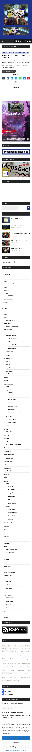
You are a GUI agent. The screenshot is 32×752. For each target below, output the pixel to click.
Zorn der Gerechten (12, 503)
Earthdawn (6, 429)
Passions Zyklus (9, 431)
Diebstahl (11, 651)
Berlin (9, 341)
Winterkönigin (11, 500)
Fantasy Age (6, 442)
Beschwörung (27, 645)
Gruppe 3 (8, 368)
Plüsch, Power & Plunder (9, 523)
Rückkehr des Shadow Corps (12, 326)
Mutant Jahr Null (7, 468)
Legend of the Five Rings (9, 454)
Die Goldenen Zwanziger (11, 335)
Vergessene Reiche (25, 677)
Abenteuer (3, 645)
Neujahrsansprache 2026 (16, 248)
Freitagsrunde (7, 274)
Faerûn (28, 655)
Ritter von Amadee (12, 516)
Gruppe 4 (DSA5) (9, 371)
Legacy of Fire (11, 493)
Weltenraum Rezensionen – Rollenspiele (19, 241)
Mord (15, 663)
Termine (5, 305)
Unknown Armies (7, 566)
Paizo (13, 667)
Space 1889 (6, 536)
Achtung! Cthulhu (7, 323)
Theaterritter (11, 374)
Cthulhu (5, 333)
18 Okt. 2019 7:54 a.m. (16, 242)
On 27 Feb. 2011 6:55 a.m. (7, 60)
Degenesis (6, 380)
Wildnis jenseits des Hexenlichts (14, 413)
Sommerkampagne (8, 299)
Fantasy (4, 659)
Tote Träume (10, 403)
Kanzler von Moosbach (20, 60)
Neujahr (19, 663)
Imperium (28, 659)
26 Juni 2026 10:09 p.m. (16, 237)
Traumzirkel (10, 519)
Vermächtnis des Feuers (7, 680)
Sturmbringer (7, 559)
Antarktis (9, 645)
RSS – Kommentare (8, 694)
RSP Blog (4, 611)
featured (11, 658)
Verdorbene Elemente (12, 406)
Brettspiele (4, 308)
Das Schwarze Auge (8, 358)
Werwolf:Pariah (9, 608)
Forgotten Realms (9, 390)
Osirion (8, 667)
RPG (29, 670)
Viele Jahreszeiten (11, 409)
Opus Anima (6, 474)
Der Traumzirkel (4, 651)
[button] (29, 720)
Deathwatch (8, 581)
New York (4, 667)
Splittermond (6, 543)
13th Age (5, 314)
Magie (11, 663)
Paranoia (5, 477)
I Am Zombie (6, 448)
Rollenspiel (21, 670)
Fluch (18, 659)
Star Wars (6, 546)
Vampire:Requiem (9, 601)
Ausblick (14, 645)
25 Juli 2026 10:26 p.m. (16, 220)
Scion (5, 529)
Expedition (22, 655)
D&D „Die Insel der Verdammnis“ (18, 226)
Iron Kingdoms (9, 416)
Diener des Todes (9, 569)
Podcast (5, 281)
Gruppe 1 (8, 361)
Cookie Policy (8, 750)
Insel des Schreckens (12, 512)
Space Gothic (6, 540)
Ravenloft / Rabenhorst (11, 420)
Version (25, 750)
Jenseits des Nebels (12, 422)
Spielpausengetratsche (11, 284)
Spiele (7, 293)
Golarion (7, 483)
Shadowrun (6, 533)
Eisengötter (10, 486)
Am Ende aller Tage (10, 471)
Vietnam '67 (8, 604)
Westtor (14, 680)
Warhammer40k (25, 52)
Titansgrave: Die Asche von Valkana (13, 444)
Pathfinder (6, 481)
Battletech (6, 617)
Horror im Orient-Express (13, 345)
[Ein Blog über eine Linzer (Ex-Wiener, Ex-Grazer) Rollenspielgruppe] (16, 24)
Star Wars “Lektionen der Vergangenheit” (14, 712)
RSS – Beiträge (7, 691)
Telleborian (8, 426)
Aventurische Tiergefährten (17, 703)
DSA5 (16, 651)
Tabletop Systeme (5, 615)
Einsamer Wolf (7, 435)
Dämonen (15, 655)
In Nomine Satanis (7, 451)
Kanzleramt (5, 663)
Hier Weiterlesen (8, 71)
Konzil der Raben (11, 489)
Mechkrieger (6, 465)
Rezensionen (6, 290)
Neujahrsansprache (26, 663)
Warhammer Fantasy (8, 575)
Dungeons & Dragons (8, 384)
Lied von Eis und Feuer (8, 458)
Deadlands (6, 377)
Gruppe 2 (8, 364)
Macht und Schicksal (10, 552)
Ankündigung (4, 302)
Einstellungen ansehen (16, 747)
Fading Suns (6, 438)
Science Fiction (13, 673)
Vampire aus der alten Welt (9, 572)
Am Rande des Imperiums (11, 549)
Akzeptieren (16, 738)
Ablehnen (16, 742)
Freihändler (8, 585)
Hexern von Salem (9, 351)
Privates (5, 287)
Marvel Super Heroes (8, 461)
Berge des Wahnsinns (12, 338)
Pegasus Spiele (27, 667)
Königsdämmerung (12, 348)
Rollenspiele (6, 52)
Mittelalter (8, 355)
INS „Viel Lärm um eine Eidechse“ (18, 218)
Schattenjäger (15, 52)
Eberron (7, 386)
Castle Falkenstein (8, 329)
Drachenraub (10, 392)
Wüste (18, 680)
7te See (5, 318)
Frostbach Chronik (12, 396)
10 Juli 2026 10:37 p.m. (16, 227)
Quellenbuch (4, 670)
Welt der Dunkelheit (8, 595)
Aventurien (21, 645)
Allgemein (4, 272)
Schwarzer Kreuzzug (10, 592)
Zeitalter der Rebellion (10, 556)
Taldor (3, 677)
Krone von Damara (12, 399)
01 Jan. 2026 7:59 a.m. (16, 250)
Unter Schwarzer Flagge (11, 320)
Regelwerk (12, 670)
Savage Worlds (7, 526)
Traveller (5, 563)
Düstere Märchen (11, 509)
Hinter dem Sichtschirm (9, 278)
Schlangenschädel (11, 496)
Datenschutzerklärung (17, 750)
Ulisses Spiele (12, 677)
